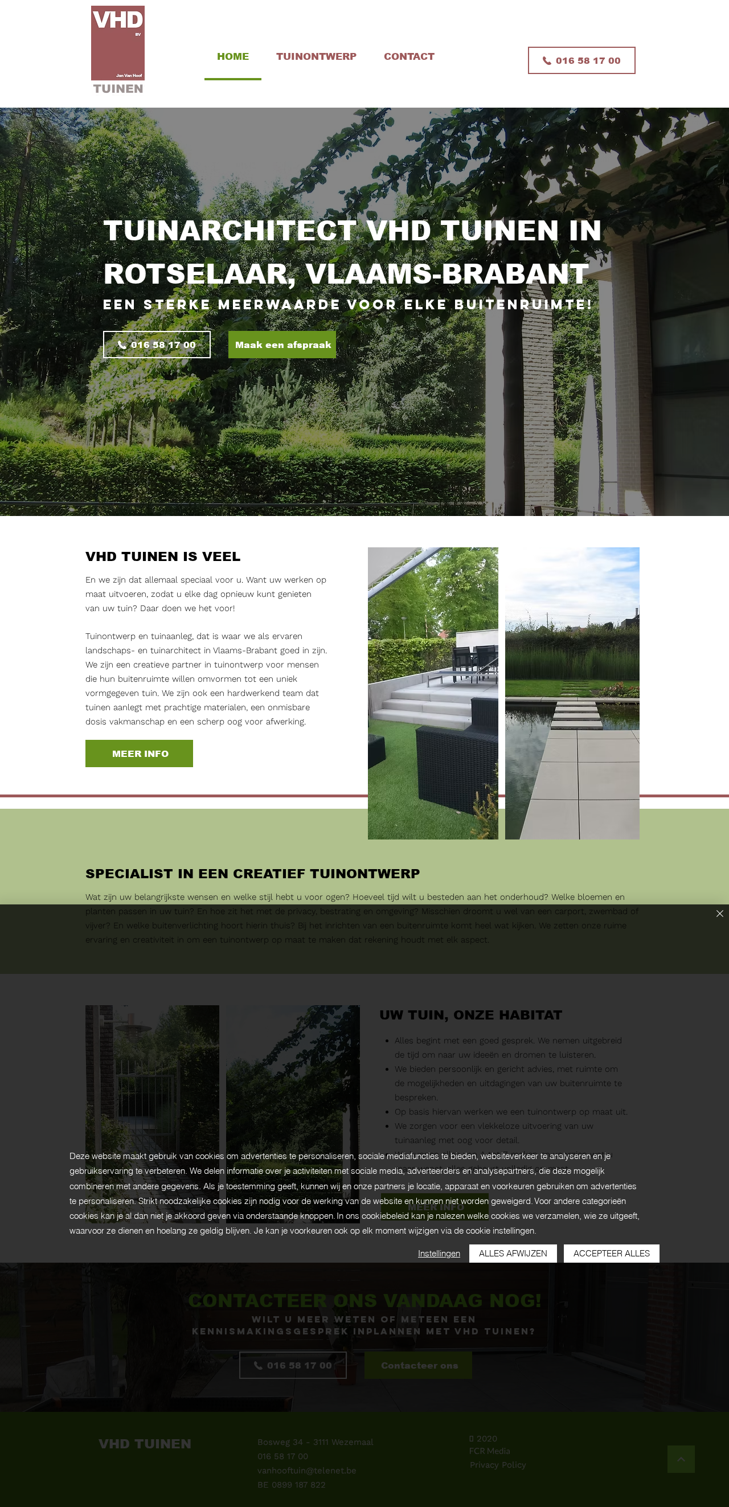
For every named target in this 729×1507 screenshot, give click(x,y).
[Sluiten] (720, 914)
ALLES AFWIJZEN (513, 1253)
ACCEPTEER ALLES (612, 1253)
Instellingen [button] (439, 1253)
